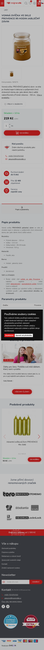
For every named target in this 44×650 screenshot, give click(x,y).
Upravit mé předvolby (24, 335)
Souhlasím (9, 335)
